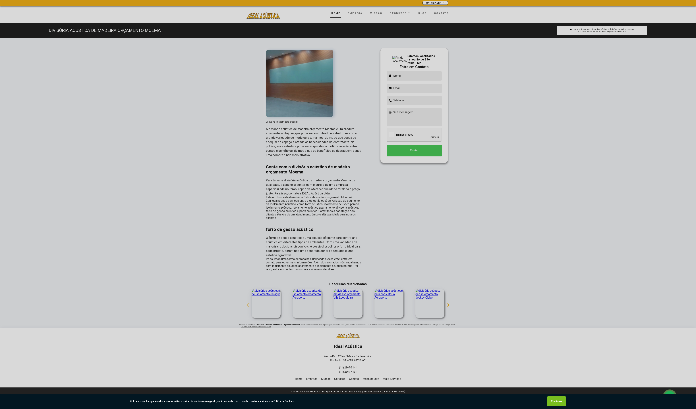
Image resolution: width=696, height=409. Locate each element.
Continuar (556, 401)
